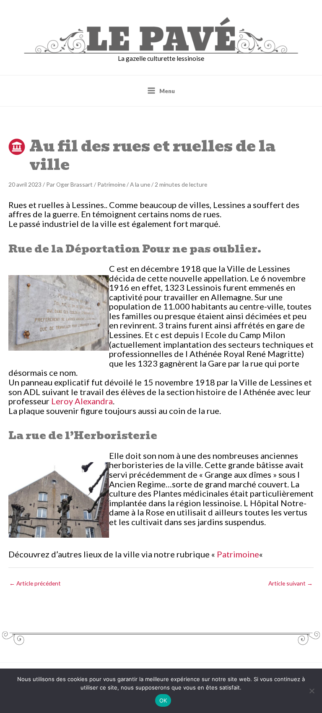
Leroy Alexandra (82, 401)
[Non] (311, 691)
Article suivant (290, 583)
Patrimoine (111, 184)
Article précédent (35, 583)
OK (163, 700)
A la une (140, 184)
